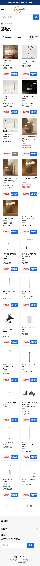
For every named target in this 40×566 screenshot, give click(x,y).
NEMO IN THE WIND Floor (8, 481)
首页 (2, 24)
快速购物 (6, 74)
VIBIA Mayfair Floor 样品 (8, 135)
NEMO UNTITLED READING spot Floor (10, 256)
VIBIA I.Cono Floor (29, 61)
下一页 (29, 506)
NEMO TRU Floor (29, 292)
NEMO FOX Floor (28, 480)
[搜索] (36, 17)
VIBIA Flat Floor (9, 61)
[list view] (36, 37)
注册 (31, 545)
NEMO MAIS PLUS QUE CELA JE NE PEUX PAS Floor (29, 404)
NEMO (24, 223)
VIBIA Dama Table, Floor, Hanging (10, 179)
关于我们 (23, 557)
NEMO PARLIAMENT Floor (8, 367)
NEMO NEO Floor (9, 402)
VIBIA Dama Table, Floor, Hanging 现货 (29, 139)
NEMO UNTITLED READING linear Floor (29, 256)
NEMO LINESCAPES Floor (27, 444)
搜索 (15, 557)
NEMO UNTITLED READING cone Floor (29, 218)
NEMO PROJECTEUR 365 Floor (10, 329)
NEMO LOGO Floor (10, 442)
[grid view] (31, 37)
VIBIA (5, 63)
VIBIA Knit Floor (9, 218)
